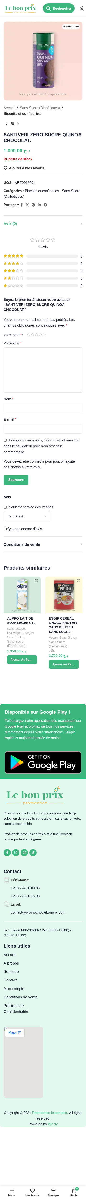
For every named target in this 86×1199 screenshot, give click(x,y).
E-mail (10, 419)
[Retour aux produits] (12, 124)
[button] (22, 659)
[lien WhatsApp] (24, 852)
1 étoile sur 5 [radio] (29, 335)
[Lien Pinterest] (33, 205)
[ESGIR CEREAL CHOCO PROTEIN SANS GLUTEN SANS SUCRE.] (63, 595)
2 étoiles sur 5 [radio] (32, 335)
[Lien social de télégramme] (45, 205)
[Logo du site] (21, 8)
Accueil (9, 108)
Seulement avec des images (31, 507)
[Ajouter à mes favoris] (36, 581)
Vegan (29, 633)
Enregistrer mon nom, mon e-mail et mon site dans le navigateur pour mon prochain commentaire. (41, 446)
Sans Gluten (15, 637)
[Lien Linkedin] (39, 205)
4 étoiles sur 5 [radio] (40, 335)
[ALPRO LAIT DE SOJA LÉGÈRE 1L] (22, 595)
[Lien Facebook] (21, 205)
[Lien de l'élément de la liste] (23, 955)
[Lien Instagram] (15, 852)
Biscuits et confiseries (22, 113)
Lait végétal (15, 633)
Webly (53, 1124)
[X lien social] (27, 205)
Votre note (13, 335)
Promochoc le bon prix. (50, 1113)
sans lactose (16, 628)
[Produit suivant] (18, 124)
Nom (9, 399)
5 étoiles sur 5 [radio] (44, 335)
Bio (53, 650)
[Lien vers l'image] (43, 762)
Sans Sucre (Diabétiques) (40, 108)
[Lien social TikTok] (33, 852)
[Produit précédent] (6, 124)
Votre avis (13, 343)
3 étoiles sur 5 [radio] (36, 335)
